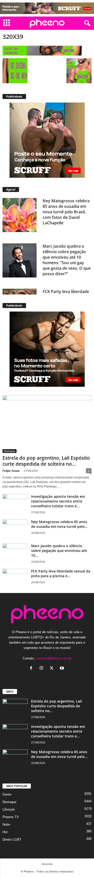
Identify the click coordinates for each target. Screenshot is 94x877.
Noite (6, 824)
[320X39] (47, 51)
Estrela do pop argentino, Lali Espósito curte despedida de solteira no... (46, 461)
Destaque (9, 451)
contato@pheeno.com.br (53, 658)
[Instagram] (42, 668)
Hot (5, 832)
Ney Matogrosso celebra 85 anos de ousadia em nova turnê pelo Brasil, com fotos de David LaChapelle (66, 212)
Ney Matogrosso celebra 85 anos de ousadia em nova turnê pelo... (59, 524)
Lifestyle (9, 809)
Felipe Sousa (11, 470)
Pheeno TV (11, 817)
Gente (7, 794)
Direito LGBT (12, 839)
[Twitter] (53, 668)
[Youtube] (62, 668)
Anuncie (47, 864)
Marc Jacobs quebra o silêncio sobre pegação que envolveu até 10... (59, 550)
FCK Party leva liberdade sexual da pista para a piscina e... (60, 573)
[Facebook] (32, 668)
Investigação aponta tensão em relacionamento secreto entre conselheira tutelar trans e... (58, 501)
